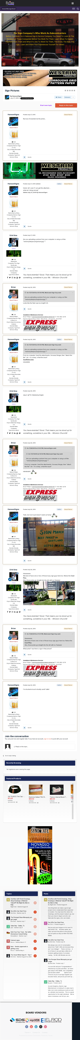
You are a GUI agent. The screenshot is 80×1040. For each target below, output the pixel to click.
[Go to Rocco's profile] (8, 941)
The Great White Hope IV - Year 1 (21, 955)
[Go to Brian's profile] (13, 294)
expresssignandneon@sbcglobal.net (43, 317)
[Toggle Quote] (25, 292)
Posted (62, 904)
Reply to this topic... (21, 746)
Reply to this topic (66, 105)
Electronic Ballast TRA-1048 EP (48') (37, 797)
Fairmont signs (15, 940)
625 (14, 142)
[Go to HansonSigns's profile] (7, 97)
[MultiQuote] (24, 157)
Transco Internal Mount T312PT (58, 797)
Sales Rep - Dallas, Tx (17, 926)
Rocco (13, 942)
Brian (13, 287)
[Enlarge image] (34, 471)
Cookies (45, 1032)
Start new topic (46, 105)
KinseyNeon (14, 936)
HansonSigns (17, 96)
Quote (29, 157)
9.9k (14, 259)
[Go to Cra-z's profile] (45, 923)
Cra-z (51, 924)
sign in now (47, 739)
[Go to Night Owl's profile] (8, 899)
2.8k (14, 314)
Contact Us (36, 1032)
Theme (27, 1032)
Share (59, 97)
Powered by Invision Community (29, 1035)
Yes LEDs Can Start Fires (18, 911)
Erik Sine (13, 235)
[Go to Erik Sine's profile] (13, 242)
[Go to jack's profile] (8, 926)
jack (12, 927)
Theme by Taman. (47, 1035)
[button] (3, 40)
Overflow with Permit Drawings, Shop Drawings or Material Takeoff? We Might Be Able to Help (60, 901)
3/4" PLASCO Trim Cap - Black (16, 796)
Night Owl (13, 907)
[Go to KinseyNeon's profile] (8, 933)
